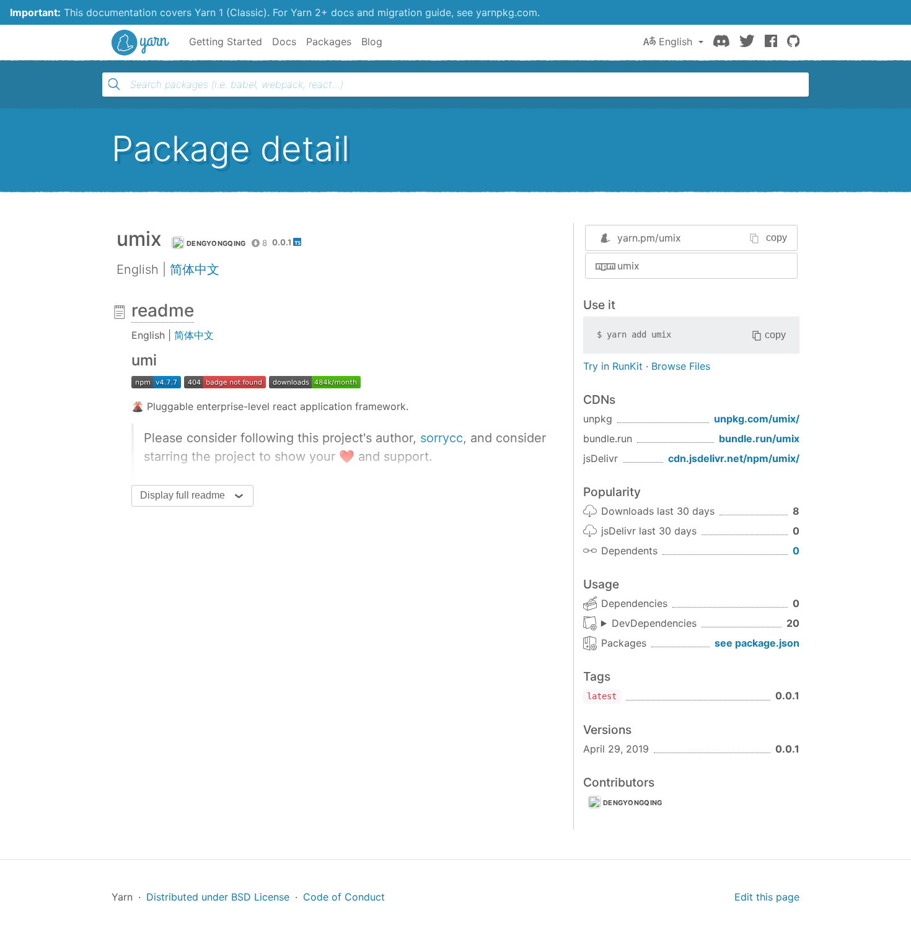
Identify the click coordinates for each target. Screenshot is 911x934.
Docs (284, 41)
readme (162, 310)
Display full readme (182, 495)
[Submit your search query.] (114, 84)
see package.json (757, 643)
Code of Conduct (344, 897)
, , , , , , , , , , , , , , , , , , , (649, 624)
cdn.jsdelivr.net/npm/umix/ (733, 458)
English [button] (675, 41)
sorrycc (441, 437)
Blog (371, 41)
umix (628, 266)
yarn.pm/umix (649, 238)
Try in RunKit (613, 366)
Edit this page (766, 897)
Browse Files (680, 366)
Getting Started (225, 41)
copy (776, 237)
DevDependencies (654, 623)
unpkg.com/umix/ (756, 418)
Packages (328, 41)
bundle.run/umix (759, 438)
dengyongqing (216, 243)
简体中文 (194, 269)
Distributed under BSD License (217, 897)
